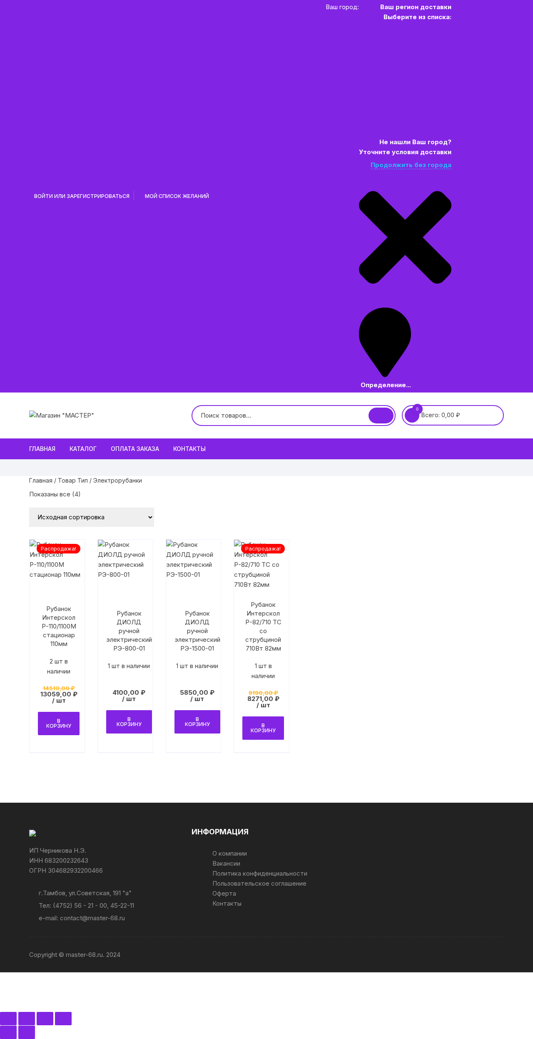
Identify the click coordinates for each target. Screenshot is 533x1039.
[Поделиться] (45, 1018)
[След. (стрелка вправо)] (26, 1032)
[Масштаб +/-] (8, 1018)
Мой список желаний (176, 196)
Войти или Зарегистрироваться (81, 196)
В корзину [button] (58, 723)
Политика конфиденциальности (259, 873)
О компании (229, 853)
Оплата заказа (135, 448)
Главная (42, 448)
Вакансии (226, 863)
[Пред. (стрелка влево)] (8, 1032)
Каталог (83, 448)
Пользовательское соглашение (259, 883)
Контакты (189, 448)
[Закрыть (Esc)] (63, 1018)
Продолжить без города (411, 165)
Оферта (224, 893)
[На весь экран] (26, 1018)
